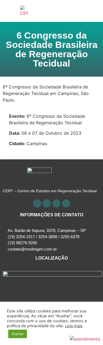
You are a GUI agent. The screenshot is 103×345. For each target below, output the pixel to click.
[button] (94, 11)
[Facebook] (37, 203)
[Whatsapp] (66, 203)
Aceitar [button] (18, 334)
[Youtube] (47, 203)
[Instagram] (56, 203)
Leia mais (74, 325)
